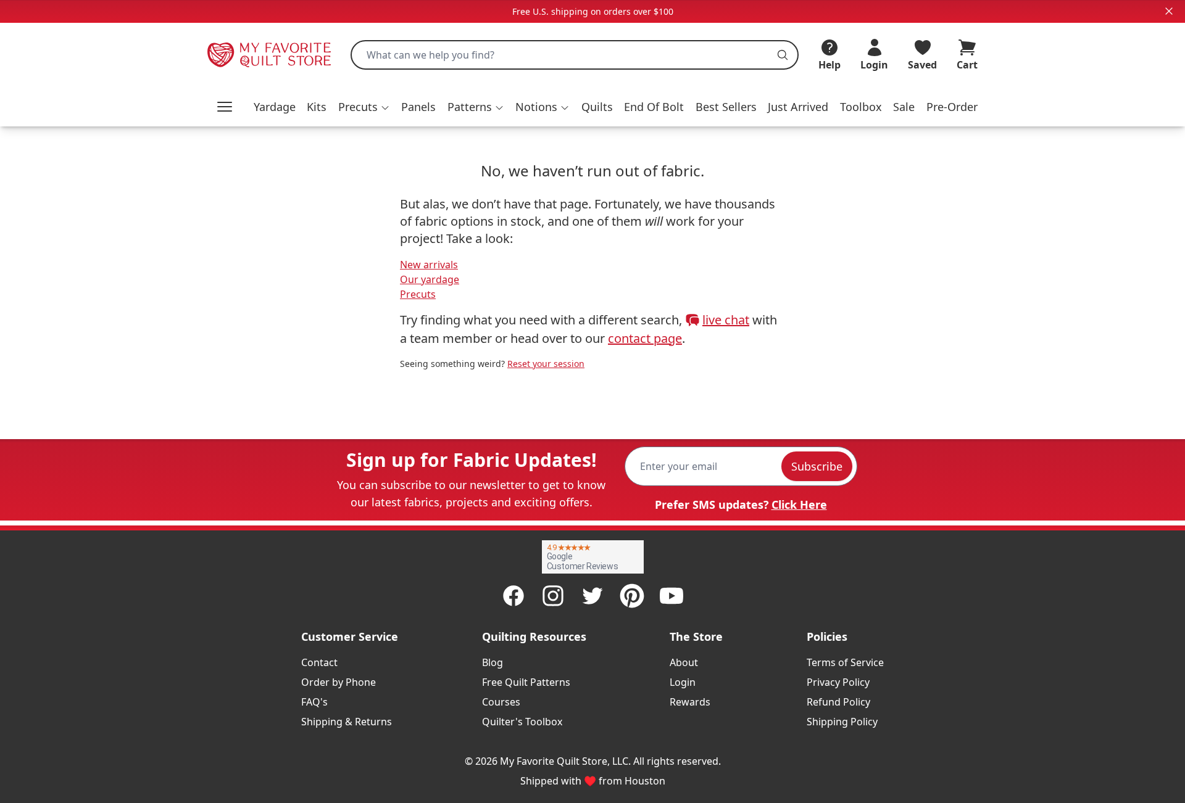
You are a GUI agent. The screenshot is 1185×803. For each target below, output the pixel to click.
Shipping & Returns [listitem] (346, 721)
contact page (645, 338)
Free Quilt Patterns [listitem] (526, 682)
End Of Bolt (654, 106)
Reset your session (545, 363)
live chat (725, 319)
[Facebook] (513, 595)
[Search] (783, 55)
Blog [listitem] (492, 662)
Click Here (799, 504)
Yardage (275, 106)
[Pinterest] (632, 595)
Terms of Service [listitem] (845, 662)
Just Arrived (798, 106)
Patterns (469, 106)
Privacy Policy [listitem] (838, 682)
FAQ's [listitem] (314, 702)
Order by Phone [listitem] (338, 682)
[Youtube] (671, 595)
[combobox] (575, 55)
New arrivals (429, 264)
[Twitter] (592, 595)
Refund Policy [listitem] (838, 702)
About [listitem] (684, 662)
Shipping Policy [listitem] (842, 721)
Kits (316, 106)
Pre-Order (952, 106)
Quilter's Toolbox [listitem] (522, 721)
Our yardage (429, 279)
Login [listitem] (683, 682)
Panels (418, 106)
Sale (904, 106)
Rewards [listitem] (690, 702)
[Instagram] (553, 595)
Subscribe (816, 466)
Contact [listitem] (319, 662)
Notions (536, 106)
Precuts (358, 106)
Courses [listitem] (501, 702)
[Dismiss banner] (1169, 11)
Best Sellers (726, 106)
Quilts (597, 106)
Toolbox (861, 106)
